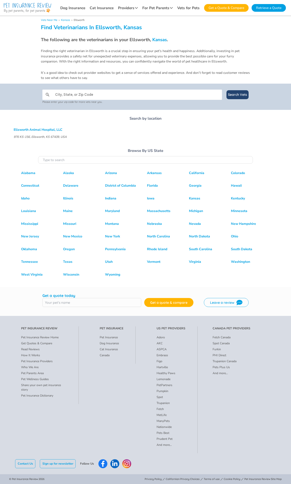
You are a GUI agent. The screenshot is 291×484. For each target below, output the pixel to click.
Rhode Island (157, 249)
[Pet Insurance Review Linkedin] (114, 463)
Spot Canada (221, 343)
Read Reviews (30, 349)
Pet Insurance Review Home (40, 337)
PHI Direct (219, 355)
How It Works (30, 355)
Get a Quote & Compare (226, 8)
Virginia (195, 261)
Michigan (196, 211)
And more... (164, 445)
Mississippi (29, 223)
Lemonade (163, 379)
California (196, 173)
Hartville (162, 367)
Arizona (111, 173)
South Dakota (241, 249)
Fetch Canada (221, 337)
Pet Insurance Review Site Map (263, 479)
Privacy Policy (153, 479)
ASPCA (162, 349)
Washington (240, 261)
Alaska (68, 173)
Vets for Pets (188, 7)
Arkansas (154, 173)
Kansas (65, 20)
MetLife (162, 415)
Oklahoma (29, 249)
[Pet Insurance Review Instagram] (126, 463)
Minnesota (239, 211)
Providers (126, 7)
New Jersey (30, 236)
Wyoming (112, 274)
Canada (104, 355)
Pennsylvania (115, 249)
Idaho (25, 198)
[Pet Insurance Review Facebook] (102, 463)
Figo (159, 361)
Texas (67, 261)
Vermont (153, 261)
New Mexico (72, 236)
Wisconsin (71, 274)
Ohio (234, 236)
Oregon (69, 249)
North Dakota (199, 236)
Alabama (28, 173)
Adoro (161, 337)
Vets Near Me (49, 20)
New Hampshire (243, 223)
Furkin (217, 349)
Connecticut (30, 185)
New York (112, 236)
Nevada (195, 223)
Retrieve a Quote (268, 8)
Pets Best (163, 433)
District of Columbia (120, 185)
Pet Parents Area (32, 373)
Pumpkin (162, 391)
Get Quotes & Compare (36, 343)
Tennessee (29, 261)
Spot (160, 397)
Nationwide (164, 427)
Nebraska (154, 223)
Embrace (162, 355)
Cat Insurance (102, 7)
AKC (160, 343)
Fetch (160, 409)
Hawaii (236, 185)
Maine (68, 211)
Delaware (70, 185)
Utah (109, 261)
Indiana (110, 198)
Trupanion (163, 403)
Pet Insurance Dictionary (37, 396)
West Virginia (32, 274)
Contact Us (25, 464)
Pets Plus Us (221, 367)
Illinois (68, 198)
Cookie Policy (232, 479)
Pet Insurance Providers (37, 361)
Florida (152, 185)
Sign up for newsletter (57, 464)
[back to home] (27, 8)
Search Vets (237, 94)
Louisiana (28, 211)
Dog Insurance (72, 7)
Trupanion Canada (224, 361)
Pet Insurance (109, 337)
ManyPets (163, 421)
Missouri (69, 223)
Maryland (112, 211)
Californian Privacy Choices (183, 479)
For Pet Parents (155, 7)
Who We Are (30, 367)
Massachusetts (158, 211)
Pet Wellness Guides (35, 379)
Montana (112, 223)
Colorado (238, 173)
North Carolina (158, 236)
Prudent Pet (165, 439)
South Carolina (200, 249)
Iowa (150, 198)
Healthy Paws (166, 373)
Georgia (195, 185)
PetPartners (164, 385)
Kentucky (238, 198)
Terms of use (212, 479)
